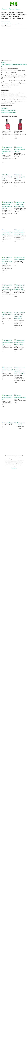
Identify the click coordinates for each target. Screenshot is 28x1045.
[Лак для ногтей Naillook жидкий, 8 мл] (8, 370)
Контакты (14, 468)
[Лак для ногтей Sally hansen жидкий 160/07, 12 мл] (20, 124)
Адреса (11, 9)
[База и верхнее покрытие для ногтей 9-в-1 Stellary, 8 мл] (20, 316)
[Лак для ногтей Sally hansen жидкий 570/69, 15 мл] (8, 150)
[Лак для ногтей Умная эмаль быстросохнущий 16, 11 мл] (8, 261)
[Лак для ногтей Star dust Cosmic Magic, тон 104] (20, 287)
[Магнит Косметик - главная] (14, 4)
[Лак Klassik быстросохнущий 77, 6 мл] (20, 177)
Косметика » (4, 108)
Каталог (4, 9)
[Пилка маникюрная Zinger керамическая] (8, 232)
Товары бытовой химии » (8, 110)
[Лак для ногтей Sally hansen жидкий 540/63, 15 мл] (8, 124)
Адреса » (3, 62)
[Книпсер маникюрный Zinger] (20, 396)
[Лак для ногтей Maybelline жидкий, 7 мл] (8, 342)
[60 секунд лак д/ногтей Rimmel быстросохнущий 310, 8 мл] (8, 205)
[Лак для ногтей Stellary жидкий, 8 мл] (8, 315)
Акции (18, 9)
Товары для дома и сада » (8, 112)
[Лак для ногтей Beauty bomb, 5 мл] (20, 259)
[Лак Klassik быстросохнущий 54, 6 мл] (20, 149)
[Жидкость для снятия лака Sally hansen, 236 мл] (20, 342)
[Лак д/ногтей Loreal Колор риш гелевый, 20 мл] (20, 232)
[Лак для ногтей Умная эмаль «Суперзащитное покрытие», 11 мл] (20, 371)
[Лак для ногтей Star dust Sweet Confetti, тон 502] (20, 204)
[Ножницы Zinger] (8, 423)
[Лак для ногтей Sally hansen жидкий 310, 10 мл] (8, 287)
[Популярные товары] (20, 424)
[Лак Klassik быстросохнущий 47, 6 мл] (8, 177)
